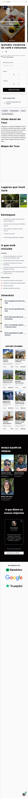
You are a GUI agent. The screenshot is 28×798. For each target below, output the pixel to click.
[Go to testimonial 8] (17, 548)
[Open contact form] (24, 794)
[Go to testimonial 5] (13, 548)
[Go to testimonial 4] (11, 548)
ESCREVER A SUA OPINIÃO (13, 553)
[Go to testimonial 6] (14, 548)
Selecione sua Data (8, 62)
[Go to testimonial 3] (10, 548)
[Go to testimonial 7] (16, 548)
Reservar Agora (14, 90)
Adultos (5, 71)
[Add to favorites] (2, 51)
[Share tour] (6, 51)
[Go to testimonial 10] (20, 548)
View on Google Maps (8, 57)
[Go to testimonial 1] (7, 548)
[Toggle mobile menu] (26, 1)
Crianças (5, 81)
